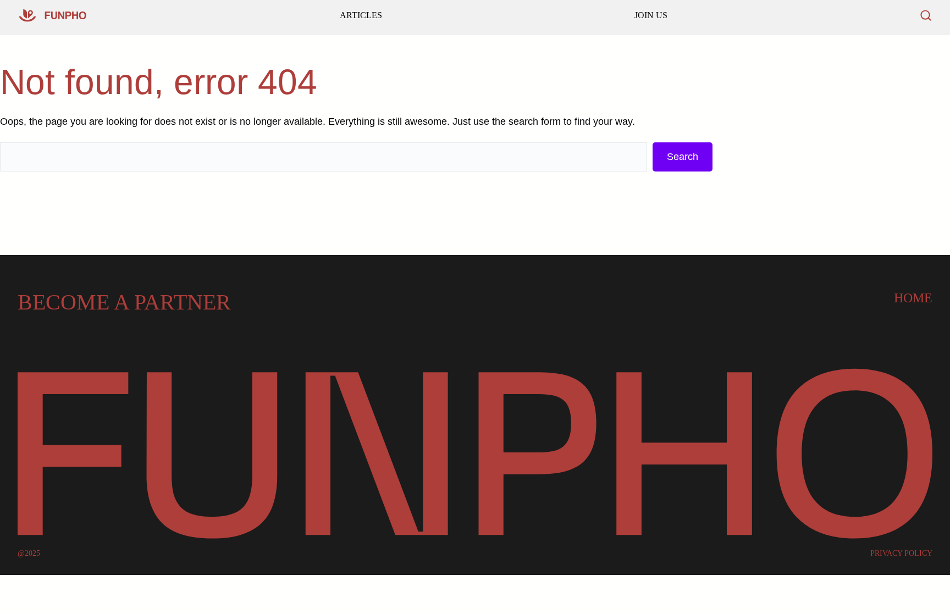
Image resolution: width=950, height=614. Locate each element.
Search (682, 156)
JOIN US (650, 15)
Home (913, 298)
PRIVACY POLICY (901, 553)
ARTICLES (361, 15)
